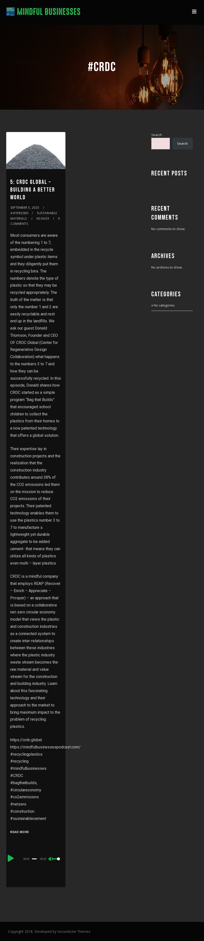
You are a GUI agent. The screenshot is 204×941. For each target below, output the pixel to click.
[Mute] (51, 859)
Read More (19, 832)
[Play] (11, 858)
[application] (35, 859)
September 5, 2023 (24, 207)
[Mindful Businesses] (43, 12)
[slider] (56, 862)
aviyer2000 (19, 213)
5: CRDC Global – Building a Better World (32, 189)
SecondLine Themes (73, 931)
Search (156, 135)
